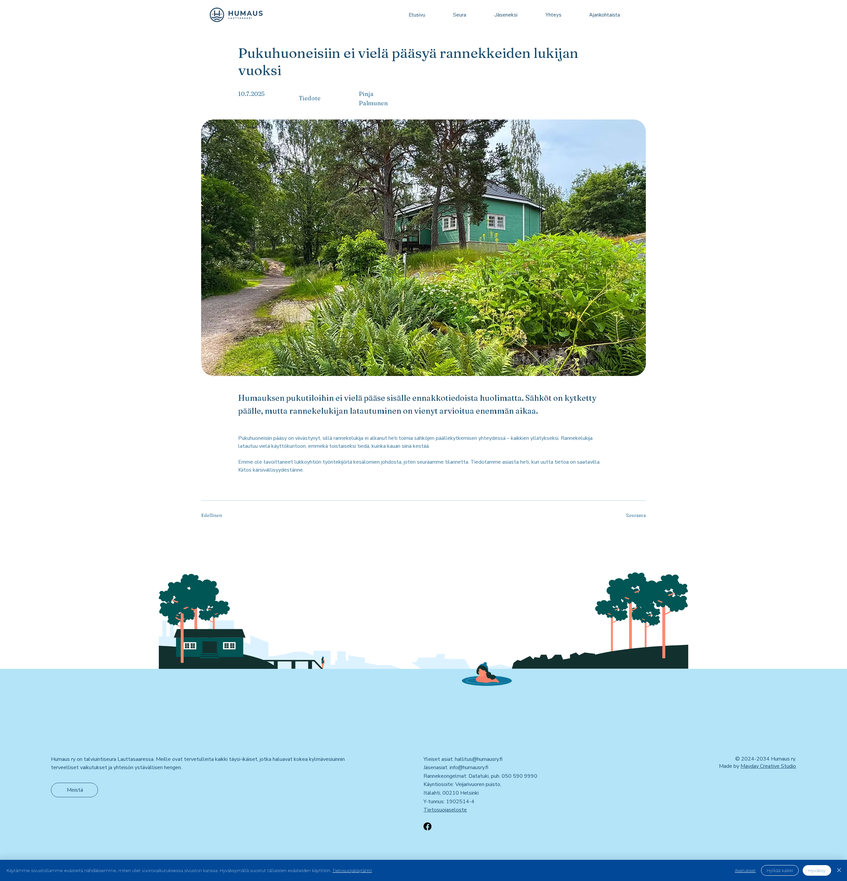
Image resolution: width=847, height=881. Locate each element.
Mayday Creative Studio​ (768, 766)
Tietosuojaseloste (445, 809)
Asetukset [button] (745, 870)
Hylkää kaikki (780, 870)
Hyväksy (816, 870)
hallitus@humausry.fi (479, 759)
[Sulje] (839, 870)
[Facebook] (427, 826)
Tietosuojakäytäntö (352, 870)
